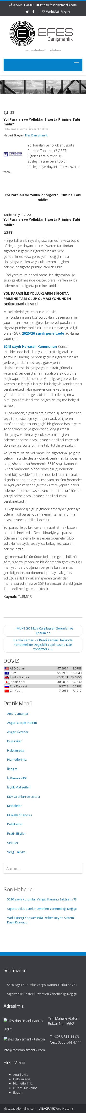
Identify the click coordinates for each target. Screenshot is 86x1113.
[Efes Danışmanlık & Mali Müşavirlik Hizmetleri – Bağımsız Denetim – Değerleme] (43, 33)
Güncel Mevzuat (25, 1088)
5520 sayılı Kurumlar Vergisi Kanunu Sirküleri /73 (42, 899)
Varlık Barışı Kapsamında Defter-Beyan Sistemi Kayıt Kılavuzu (41, 920)
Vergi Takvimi (16, 852)
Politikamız (15, 824)
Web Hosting (64, 1109)
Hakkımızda (15, 750)
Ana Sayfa (20, 1074)
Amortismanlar (17, 713)
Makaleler (14, 806)
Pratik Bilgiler (16, 833)
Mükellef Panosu (19, 815)
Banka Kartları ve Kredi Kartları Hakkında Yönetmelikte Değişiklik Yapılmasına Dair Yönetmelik (43, 644)
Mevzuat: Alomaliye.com (20, 1109)
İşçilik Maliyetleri (19, 787)
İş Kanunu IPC (17, 778)
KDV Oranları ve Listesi (23, 796)
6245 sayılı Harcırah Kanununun (30, 346)
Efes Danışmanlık (36, 135)
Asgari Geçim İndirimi (22, 722)
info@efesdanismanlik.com (58, 5)
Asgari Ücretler (17, 732)
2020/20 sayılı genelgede (43, 333)
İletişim (12, 769)
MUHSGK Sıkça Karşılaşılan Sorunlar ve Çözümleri (43, 630)
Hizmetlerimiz (17, 759)
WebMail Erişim (57, 11)
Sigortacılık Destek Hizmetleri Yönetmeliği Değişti (42, 908)
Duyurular (14, 741)
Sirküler (12, 843)
